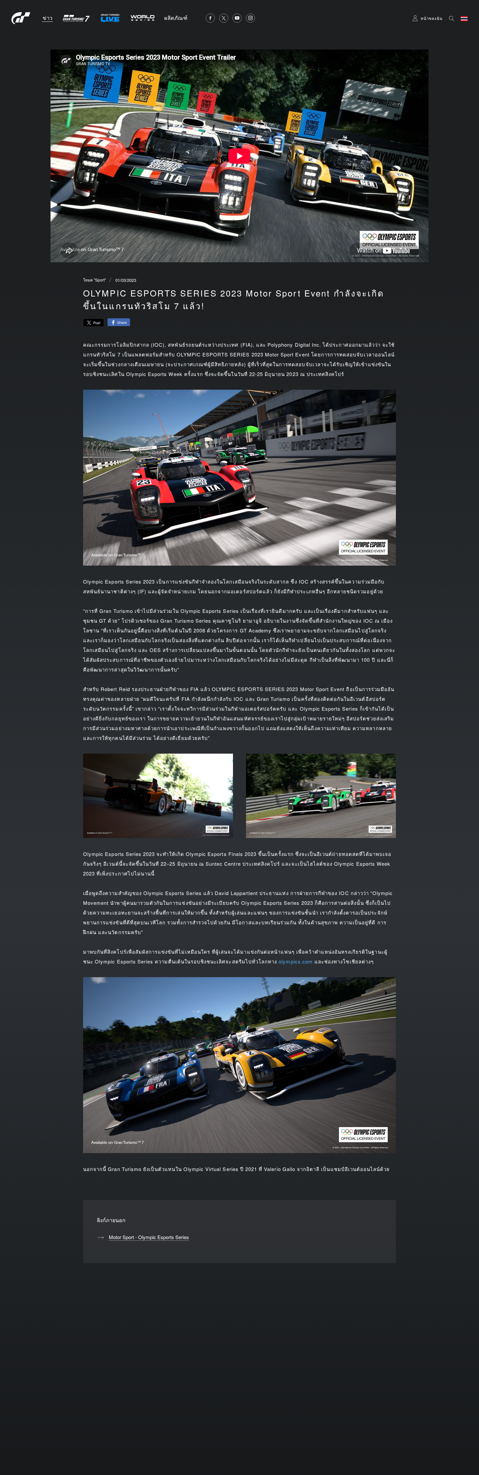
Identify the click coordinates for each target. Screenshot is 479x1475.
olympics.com (296, 961)
